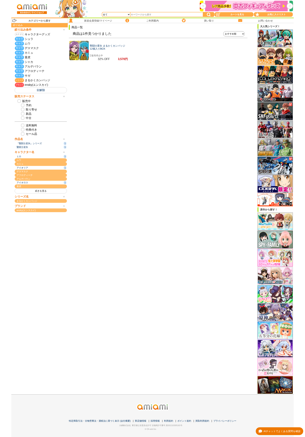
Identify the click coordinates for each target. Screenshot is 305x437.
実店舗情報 (140, 421)
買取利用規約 (202, 421)
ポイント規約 (184, 421)
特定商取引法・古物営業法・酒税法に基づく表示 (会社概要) (100, 421)
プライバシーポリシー (224, 421)
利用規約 (168, 421)
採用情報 (155, 421)
